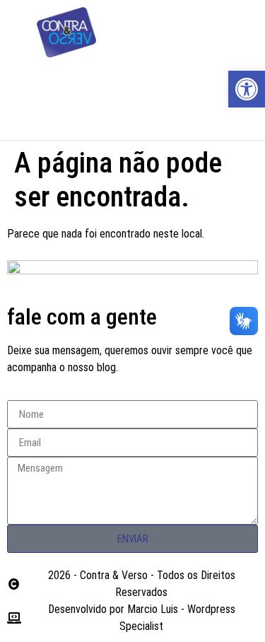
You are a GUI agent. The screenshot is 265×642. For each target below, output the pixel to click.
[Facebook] (179, 32)
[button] (133, 83)
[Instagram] (218, 32)
